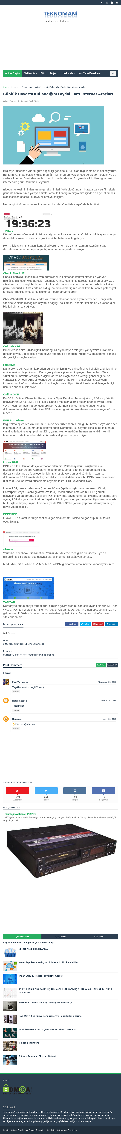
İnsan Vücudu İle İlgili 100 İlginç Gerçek (41, 975)
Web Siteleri (27, 87)
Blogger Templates (37, 1130)
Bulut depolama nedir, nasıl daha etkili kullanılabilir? (48, 962)
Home (6, 87)
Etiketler (60, 936)
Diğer (53, 73)
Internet (15, 87)
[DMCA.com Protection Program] (17, 1093)
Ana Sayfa (14, 73)
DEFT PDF (10, 514)
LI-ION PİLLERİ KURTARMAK (34, 948)
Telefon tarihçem (29, 1042)
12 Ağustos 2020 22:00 (107, 682)
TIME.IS (8, 230)
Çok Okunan (22, 936)
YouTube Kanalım (89, 73)
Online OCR (11, 394)
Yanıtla (16, 692)
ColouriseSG (11, 346)
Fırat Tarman (18, 682)
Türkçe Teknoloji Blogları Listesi (37, 1056)
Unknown (17, 719)
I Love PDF (10, 462)
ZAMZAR (9, 602)
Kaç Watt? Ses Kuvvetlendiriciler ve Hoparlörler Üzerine (50, 1015)
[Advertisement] (60, 45)
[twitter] (102, 2)
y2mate (8, 549)
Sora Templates (20, 1130)
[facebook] (117, 2)
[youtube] (112, 2)
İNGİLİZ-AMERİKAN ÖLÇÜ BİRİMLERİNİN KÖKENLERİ (47, 1029)
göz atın (98, 936)
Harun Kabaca (19, 700)
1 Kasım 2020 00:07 (108, 719)
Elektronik (29, 73)
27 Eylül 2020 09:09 (108, 700)
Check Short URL (14, 273)
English (108, 78)
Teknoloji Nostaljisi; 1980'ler (19, 814)
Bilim (43, 73)
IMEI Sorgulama (13, 420)
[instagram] (107, 2)
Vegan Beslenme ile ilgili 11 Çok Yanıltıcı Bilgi (28, 942)
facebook (112, 665)
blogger (101, 665)
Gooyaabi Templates (68, 1130)
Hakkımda (67, 73)
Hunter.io (9, 364)
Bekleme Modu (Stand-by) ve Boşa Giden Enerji (45, 1002)
